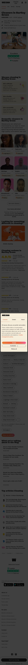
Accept (14, 342)
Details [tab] (14, 319)
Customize (13, 345)
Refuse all (14, 349)
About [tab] (23, 319)
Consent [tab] (5, 319)
